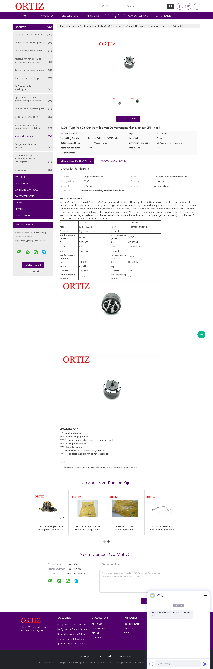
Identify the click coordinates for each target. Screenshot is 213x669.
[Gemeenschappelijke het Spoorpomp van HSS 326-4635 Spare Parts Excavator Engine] (51, 507)
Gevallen (20, 209)
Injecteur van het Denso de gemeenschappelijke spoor (33, 99)
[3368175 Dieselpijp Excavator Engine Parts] (162, 507)
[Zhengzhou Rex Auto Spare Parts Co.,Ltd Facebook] (180, 6)
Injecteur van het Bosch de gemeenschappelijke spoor (33, 60)
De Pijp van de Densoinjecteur (33, 43)
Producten (47, 16)
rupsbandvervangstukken (33, 136)
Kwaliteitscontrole (115, 16)
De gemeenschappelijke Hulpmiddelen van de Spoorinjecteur (33, 159)
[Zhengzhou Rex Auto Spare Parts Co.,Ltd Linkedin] (197, 6)
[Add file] (151, 664)
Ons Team (97, 638)
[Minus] (205, 595)
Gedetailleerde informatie (76, 161)
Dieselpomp (33, 170)
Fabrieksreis (92, 16)
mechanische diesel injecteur (75, 468)
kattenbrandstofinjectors (126, 468)
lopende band (132, 624)
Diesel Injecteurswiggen (33, 117)
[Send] (205, 664)
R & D (127, 633)
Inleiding (97, 624)
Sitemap (85, 656)
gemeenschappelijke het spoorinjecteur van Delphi (33, 126)
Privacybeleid (104, 656)
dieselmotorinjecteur (101, 468)
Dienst (95, 633)
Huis (24, 16)
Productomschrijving (113, 161)
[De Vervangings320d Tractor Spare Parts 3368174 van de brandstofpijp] (125, 507)
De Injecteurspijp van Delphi (33, 51)
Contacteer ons (138, 16)
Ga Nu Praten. (163, 16)
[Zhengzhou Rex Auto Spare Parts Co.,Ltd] (19, 252)
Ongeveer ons (69, 16)
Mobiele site (126, 656)
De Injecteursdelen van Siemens (33, 146)
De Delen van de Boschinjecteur (33, 88)
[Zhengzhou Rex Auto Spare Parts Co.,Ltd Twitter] (188, 6)
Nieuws (18, 203)
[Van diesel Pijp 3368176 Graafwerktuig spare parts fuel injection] (88, 507)
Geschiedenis (99, 629)
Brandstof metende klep (33, 78)
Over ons (20, 177)
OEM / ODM (130, 629)
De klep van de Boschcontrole (33, 70)
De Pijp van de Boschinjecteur (33, 35)
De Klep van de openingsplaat (33, 109)
